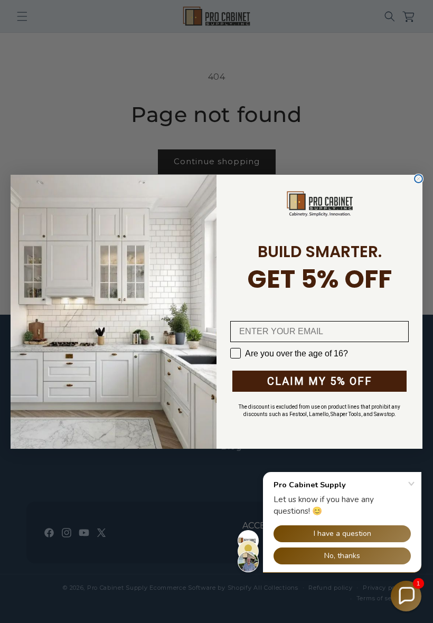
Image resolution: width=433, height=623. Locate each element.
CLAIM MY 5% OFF (319, 381)
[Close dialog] (418, 179)
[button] (406, 596)
